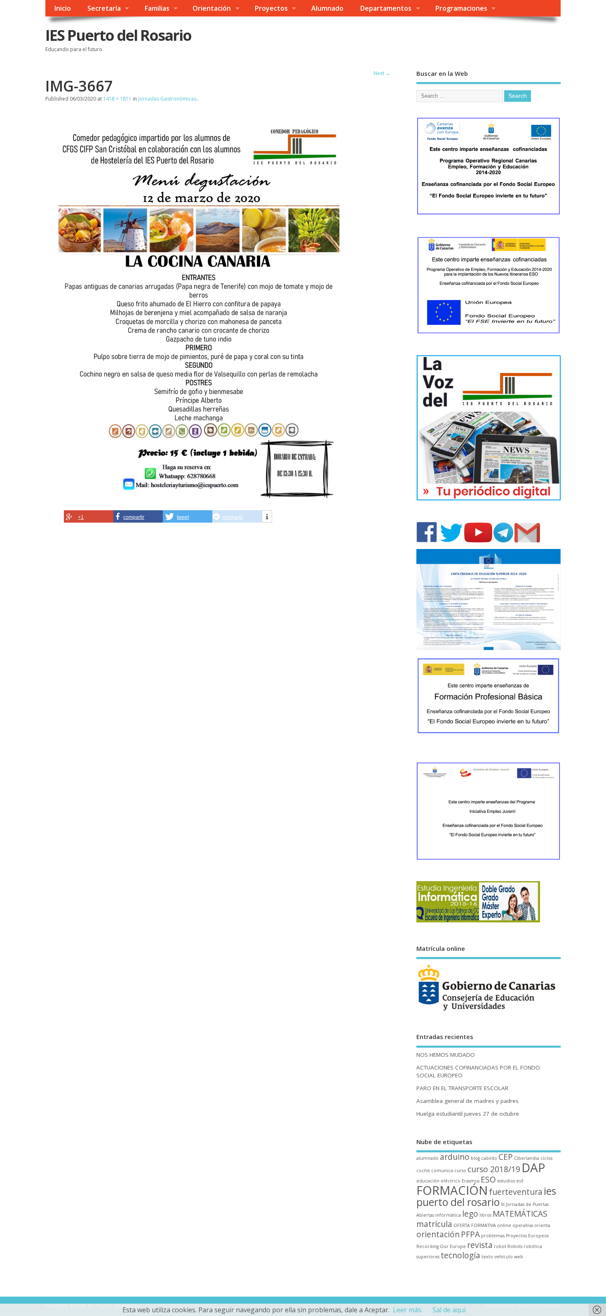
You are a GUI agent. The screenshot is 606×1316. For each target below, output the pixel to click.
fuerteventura (516, 1192)
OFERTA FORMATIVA (474, 1225)
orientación (438, 1234)
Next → (381, 73)
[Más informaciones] (267, 517)
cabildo (489, 1158)
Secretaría (104, 8)
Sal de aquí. (449, 1309)
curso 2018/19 (493, 1169)
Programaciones (461, 8)
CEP (505, 1157)
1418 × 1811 (117, 98)
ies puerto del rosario (486, 1196)
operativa (522, 1225)
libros (485, 1215)
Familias (156, 8)
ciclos (546, 1158)
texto (487, 1257)
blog (475, 1158)
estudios (506, 1181)
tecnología (460, 1255)
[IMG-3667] (200, 505)
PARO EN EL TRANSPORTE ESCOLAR (462, 1088)
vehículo (503, 1257)
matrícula (434, 1224)
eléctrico (450, 1181)
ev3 (520, 1181)
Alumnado (327, 8)
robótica (533, 1246)
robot (500, 1246)
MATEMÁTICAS (520, 1213)
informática (448, 1215)
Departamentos (385, 8)
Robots (514, 1246)
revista (480, 1245)
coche (423, 1170)
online (504, 1225)
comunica (442, 1170)
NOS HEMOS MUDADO (445, 1054)
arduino (455, 1157)
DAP (533, 1167)
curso (460, 1170)
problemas (493, 1236)
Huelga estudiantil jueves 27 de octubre (467, 1113)
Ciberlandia (526, 1158)
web (518, 1257)
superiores (427, 1257)
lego (470, 1213)
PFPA (470, 1234)
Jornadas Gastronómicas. (167, 98)
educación (427, 1181)
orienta (542, 1225)
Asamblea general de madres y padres (467, 1101)
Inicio (62, 8)
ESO (488, 1179)
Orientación (212, 8)
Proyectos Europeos (527, 1236)
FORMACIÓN (452, 1190)
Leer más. (408, 1309)
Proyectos (271, 8)
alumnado (427, 1158)
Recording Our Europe (441, 1246)
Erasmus (470, 1181)
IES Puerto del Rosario (118, 35)
